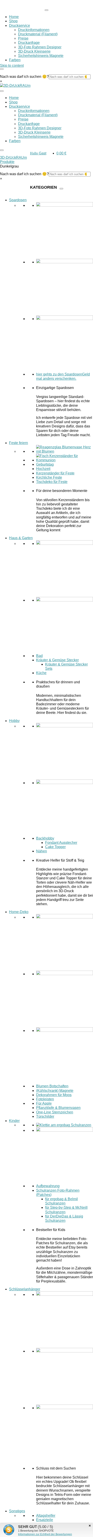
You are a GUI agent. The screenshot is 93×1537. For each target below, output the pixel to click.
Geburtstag (45, 464)
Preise (23, 38)
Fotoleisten (45, 1099)
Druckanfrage (29, 43)
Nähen (41, 851)
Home (14, 17)
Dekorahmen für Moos (54, 1095)
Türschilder (45, 1116)
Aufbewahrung (48, 1186)
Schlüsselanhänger (24, 1289)
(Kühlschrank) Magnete (54, 1090)
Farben (15, 60)
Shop (13, 21)
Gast (38, 153)
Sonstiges (17, 1511)
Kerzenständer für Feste (55, 473)
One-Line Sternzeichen (54, 1112)
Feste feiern (18, 443)
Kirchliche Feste (49, 477)
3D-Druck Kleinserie (34, 51)
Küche (41, 673)
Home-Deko (18, 912)
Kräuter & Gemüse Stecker (57, 660)
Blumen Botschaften (52, 1086)
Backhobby (45, 838)
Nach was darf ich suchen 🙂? (24, 76)
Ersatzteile (44, 1520)
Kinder (14, 1121)
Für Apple (44, 1103)
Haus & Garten (21, 538)
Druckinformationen (33, 30)
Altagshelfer (45, 1515)
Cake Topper (55, 847)
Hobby (14, 721)
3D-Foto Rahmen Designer (39, 47)
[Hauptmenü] (46, 10)
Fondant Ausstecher (61, 842)
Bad (39, 656)
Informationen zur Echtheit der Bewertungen (45, 1534)
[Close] (2, 69)
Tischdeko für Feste (51, 482)
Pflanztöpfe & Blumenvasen (58, 1108)
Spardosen (18, 200)
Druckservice (19, 25)
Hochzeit (43, 469)
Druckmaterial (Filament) (38, 34)
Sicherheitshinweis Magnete (40, 56)
